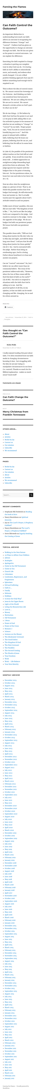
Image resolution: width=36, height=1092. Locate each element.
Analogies (8, 560)
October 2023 (10, 737)
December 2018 (10, 863)
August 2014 (9, 961)
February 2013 (10, 1010)
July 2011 (8, 1062)
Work (7, 659)
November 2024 (11, 705)
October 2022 (10, 762)
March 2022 (9, 781)
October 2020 (10, 811)
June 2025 (8, 688)
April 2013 (8, 1005)
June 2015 (8, 939)
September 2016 (11, 901)
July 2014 (8, 964)
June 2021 (8, 800)
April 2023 (8, 754)
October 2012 (10, 1021)
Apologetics (9, 563)
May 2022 (8, 776)
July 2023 (8, 746)
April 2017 (8, 893)
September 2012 (11, 1024)
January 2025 (10, 699)
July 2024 (8, 716)
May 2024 (8, 721)
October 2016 (10, 898)
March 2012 (9, 1040)
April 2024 (9, 724)
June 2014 (8, 967)
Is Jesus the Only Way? (13, 599)
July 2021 (8, 797)
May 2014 (8, 969)
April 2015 (8, 945)
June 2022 (8, 773)
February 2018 (10, 887)
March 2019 (9, 855)
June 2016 (8, 909)
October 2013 (10, 988)
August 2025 (9, 686)
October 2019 (10, 836)
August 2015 (9, 937)
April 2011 (8, 1070)
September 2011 (11, 1057)
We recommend (11, 451)
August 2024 (9, 713)
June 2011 (8, 1065)
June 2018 (8, 877)
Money (7, 612)
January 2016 (10, 923)
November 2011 (10, 1051)
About (7, 434)
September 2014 (11, 958)
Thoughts (7, 319)
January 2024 (10, 732)
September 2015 (11, 934)
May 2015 (8, 942)
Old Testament (10, 618)
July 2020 (8, 819)
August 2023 (9, 743)
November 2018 (11, 866)
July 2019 (8, 844)
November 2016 (11, 896)
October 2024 (10, 707)
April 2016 (8, 915)
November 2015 (11, 928)
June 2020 (8, 822)
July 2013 (8, 997)
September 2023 (11, 740)
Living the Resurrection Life (15, 607)
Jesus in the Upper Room (14, 601)
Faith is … (8, 588)
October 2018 (10, 868)
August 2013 (9, 994)
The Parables (9, 648)
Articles (7, 437)
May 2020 (8, 825)
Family (7, 590)
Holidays (8, 596)
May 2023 (8, 751)
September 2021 (11, 795)
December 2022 (11, 757)
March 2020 (9, 830)
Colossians (9, 574)
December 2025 (11, 680)
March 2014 (9, 975)
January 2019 (10, 860)
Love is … (8, 610)
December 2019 (10, 833)
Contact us (9, 442)
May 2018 (8, 879)
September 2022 (11, 765)
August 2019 (9, 841)
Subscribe (8, 448)
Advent (7, 558)
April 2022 (9, 778)
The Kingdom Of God (13, 642)
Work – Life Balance (12, 661)
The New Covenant (12, 645)
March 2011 (9, 1073)
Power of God (10, 623)
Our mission (9, 445)
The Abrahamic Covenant (14, 637)
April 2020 (9, 827)
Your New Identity (12, 664)
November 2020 (11, 808)
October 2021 (10, 792)
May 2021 (8, 803)
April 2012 (8, 1037)
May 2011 (8, 1067)
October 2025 (10, 683)
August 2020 (9, 817)
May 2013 (8, 1002)
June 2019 (8, 847)
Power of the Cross (12, 626)
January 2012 (9, 1046)
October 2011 (9, 1054)
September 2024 (11, 710)
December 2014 (10, 953)
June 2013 (8, 999)
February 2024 (10, 729)
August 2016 (9, 904)
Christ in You (9, 569)
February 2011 (10, 1076)
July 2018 (8, 874)
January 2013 (9, 1013)
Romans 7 (8, 629)
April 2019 (8, 852)
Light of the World (12, 604)
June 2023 (8, 748)
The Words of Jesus (12, 653)
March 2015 (9, 947)
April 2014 (8, 972)
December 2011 (10, 1048)
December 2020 (11, 806)
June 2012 (8, 1032)
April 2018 (8, 882)
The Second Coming (12, 650)
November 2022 (11, 759)
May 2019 (8, 849)
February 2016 (10, 920)
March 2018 (9, 885)
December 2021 (10, 787)
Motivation (9, 615)
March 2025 (9, 697)
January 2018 (9, 890)
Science (7, 631)
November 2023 (11, 735)
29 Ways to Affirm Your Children (17, 555)
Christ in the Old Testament (15, 566)
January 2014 (9, 980)
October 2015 (10, 931)
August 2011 (9, 1059)
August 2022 (9, 767)
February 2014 (10, 977)
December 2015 (10, 926)
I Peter (7, 620)
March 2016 (9, 917)
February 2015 (10, 950)
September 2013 (11, 991)
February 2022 (10, 784)
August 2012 (9, 1027)
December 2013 (10, 983)
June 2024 (8, 718)
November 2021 (11, 789)
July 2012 (8, 1029)
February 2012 (10, 1043)
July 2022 (8, 770)
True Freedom (10, 656)
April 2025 (9, 694)
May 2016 (8, 912)
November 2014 (11, 956)
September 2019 (11, 838)
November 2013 (11, 986)
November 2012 (11, 1018)
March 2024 (9, 727)
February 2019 (10, 857)
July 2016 (8, 907)
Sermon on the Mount (13, 634)
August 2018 (9, 871)
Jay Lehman (9, 317)
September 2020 (11, 814)
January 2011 (9, 1078)
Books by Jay (9, 440)
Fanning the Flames (14, 6)
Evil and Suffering (11, 585)
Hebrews (8, 593)
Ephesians (8, 582)
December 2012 (10, 1016)
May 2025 (8, 691)
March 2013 (9, 1007)
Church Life (9, 571)
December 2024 (11, 702)
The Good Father (11, 640)
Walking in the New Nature (15, 552)
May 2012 (8, 1035)
